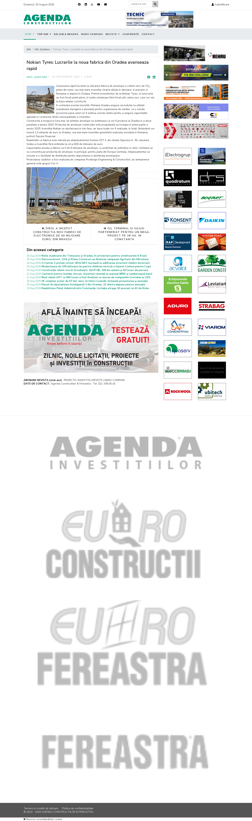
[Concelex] (196, 111)
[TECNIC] (159, 19)
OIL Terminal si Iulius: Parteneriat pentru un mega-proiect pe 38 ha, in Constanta (125, 234)
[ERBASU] (178, 370)
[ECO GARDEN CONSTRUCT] (212, 263)
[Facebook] (79, 4)
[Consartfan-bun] (178, 327)
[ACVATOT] (178, 263)
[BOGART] (212, 199)
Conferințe (130, 34)
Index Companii (92, 34)
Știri (28, 34)
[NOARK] (178, 284)
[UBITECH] (212, 391)
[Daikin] (212, 220)
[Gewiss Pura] (212, 241)
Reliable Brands (66, 34)
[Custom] (92, 4)
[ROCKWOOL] (178, 391)
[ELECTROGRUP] (178, 156)
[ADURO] (178, 306)
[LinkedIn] (154, 77)
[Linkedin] (86, 4)
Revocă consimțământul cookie (43, 819)
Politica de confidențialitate (77, 808)
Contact (148, 34)
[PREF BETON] (196, 92)
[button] (220, 4)
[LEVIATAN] (212, 284)
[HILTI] (196, 131)
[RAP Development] (178, 241)
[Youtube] (98, 4)
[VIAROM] (212, 327)
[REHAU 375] (196, 53)
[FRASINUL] (212, 156)
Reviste (111, 34)
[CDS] (212, 370)
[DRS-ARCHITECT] (212, 177)
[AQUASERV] (178, 348)
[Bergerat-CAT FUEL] (212, 348)
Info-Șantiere (37, 77)
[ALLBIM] (196, 72)
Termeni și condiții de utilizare (41, 808)
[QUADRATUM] (178, 177)
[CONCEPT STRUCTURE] (178, 199)
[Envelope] (105, 4)
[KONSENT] (178, 220)
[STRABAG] (212, 306)
